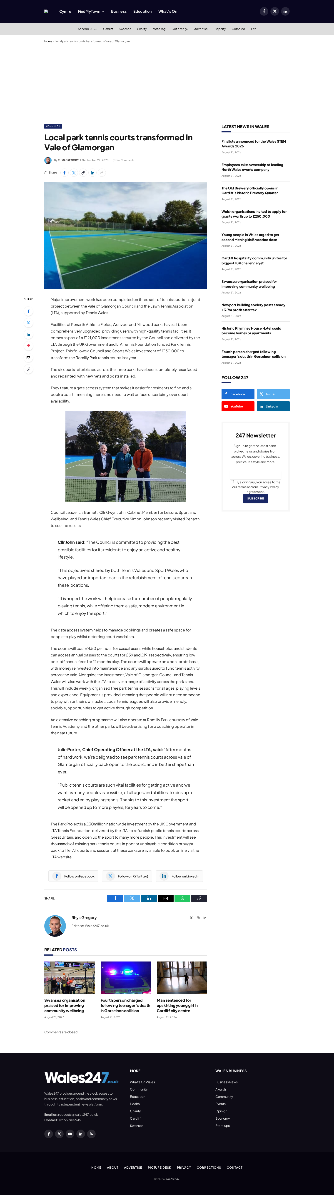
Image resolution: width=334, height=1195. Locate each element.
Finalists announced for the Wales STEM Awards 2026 (254, 143)
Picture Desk (159, 1167)
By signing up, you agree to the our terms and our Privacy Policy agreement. (256, 487)
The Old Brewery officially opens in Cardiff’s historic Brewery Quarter (250, 190)
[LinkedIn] (28, 334)
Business (119, 11)
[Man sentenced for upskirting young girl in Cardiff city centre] (182, 977)
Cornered (238, 29)
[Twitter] (28, 322)
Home (48, 41)
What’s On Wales (142, 1082)
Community (53, 126)
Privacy (184, 1167)
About (112, 1167)
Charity (142, 29)
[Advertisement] (167, 82)
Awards (221, 1089)
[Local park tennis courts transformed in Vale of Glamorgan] (125, 235)
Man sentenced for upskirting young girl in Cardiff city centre (177, 1005)
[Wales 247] (46, 11)
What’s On (167, 11)
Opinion (221, 1111)
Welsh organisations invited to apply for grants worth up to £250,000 (254, 213)
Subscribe (255, 498)
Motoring (159, 29)
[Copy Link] (83, 173)
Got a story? (180, 29)
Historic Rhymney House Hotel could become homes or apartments (251, 330)
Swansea (125, 29)
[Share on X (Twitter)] (74, 173)
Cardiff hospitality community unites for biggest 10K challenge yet (254, 260)
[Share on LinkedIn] (92, 173)
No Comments (126, 160)
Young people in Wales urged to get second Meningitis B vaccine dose (250, 236)
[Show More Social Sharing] (102, 173)
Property (220, 29)
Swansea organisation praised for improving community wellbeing (64, 1005)
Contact (234, 1167)
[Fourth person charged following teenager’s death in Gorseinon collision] (126, 977)
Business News (226, 1082)
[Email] (28, 357)
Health (135, 1104)
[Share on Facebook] (64, 173)
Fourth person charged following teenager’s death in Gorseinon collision (125, 1005)
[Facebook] (28, 311)
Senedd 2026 (87, 29)
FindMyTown (89, 11)
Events (220, 1104)
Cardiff (108, 29)
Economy (222, 1118)
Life (253, 29)
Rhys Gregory (68, 160)
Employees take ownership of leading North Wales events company (252, 166)
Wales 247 (172, 1179)
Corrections (209, 1167)
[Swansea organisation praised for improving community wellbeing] (69, 977)
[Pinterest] (28, 345)
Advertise (201, 29)
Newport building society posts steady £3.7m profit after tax (253, 307)
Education (142, 11)
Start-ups (222, 1125)
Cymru (65, 11)
